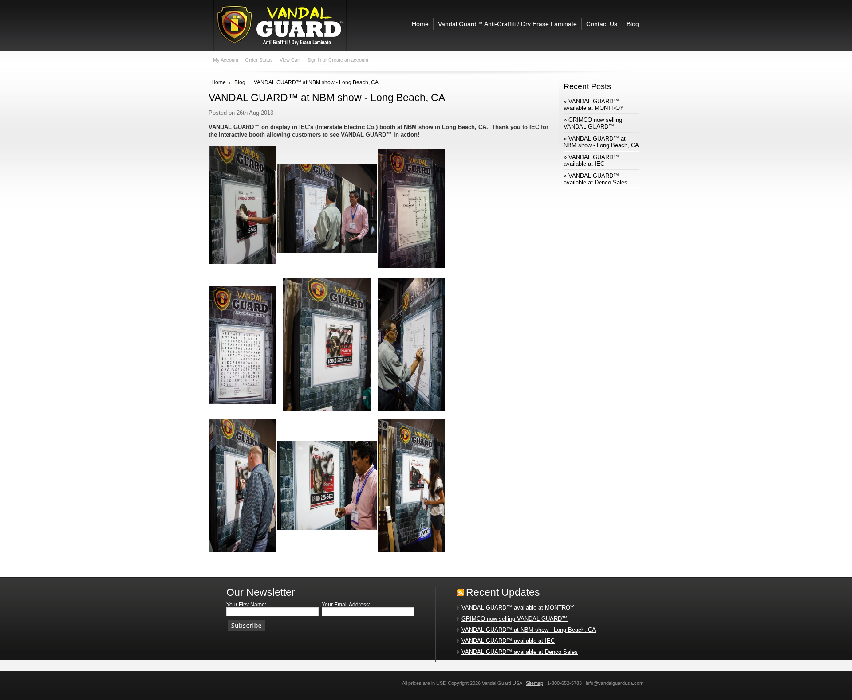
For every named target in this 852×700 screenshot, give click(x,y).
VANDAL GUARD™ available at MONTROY (518, 607)
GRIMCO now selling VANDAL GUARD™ (515, 618)
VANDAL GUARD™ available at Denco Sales (520, 652)
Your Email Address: (346, 604)
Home (218, 82)
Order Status (259, 60)
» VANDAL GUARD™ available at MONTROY (594, 104)
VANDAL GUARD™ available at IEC (508, 640)
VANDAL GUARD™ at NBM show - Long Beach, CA (529, 629)
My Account (225, 60)
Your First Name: (246, 604)
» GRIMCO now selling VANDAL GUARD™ (593, 123)
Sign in (314, 60)
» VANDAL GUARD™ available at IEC (591, 160)
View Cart (290, 60)
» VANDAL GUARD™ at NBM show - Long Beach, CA (601, 142)
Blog (239, 82)
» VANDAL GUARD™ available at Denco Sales (595, 179)
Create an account (348, 60)
